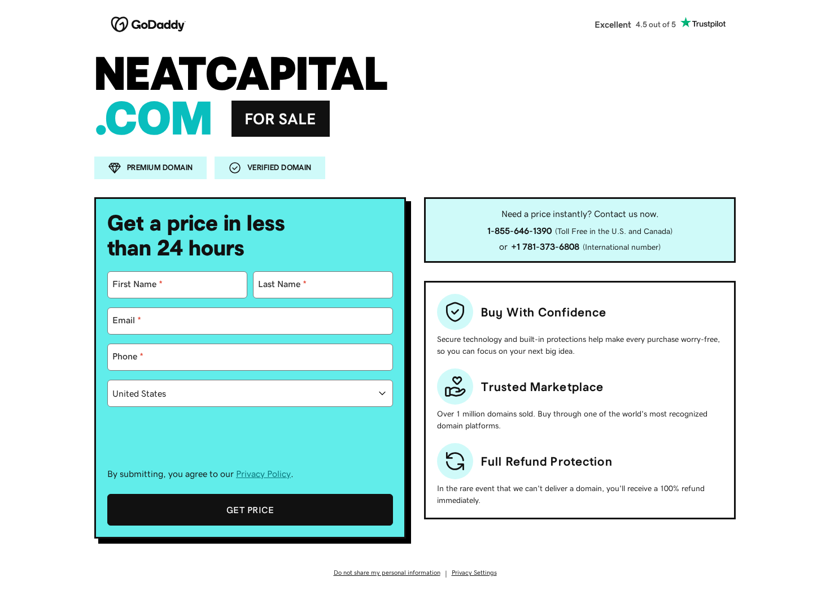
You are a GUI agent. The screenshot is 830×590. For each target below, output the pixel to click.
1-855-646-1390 (519, 230)
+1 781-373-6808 (545, 246)
